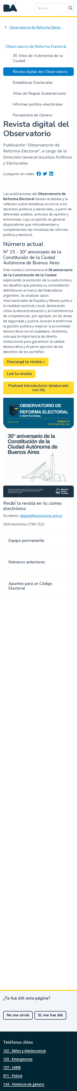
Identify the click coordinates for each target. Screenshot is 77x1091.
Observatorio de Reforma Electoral (36, 27)
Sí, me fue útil (50, 1015)
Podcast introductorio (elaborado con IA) (38, 387)
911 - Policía (12, 1075)
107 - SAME (12, 1067)
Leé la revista (19, 373)
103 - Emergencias (18, 1059)
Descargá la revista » (26, 361)
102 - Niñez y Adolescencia (24, 1050)
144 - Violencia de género (23, 1084)
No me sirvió (18, 1015)
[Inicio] (10, 8)
